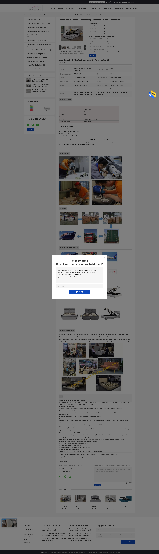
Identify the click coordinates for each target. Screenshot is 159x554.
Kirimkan (79, 292)
